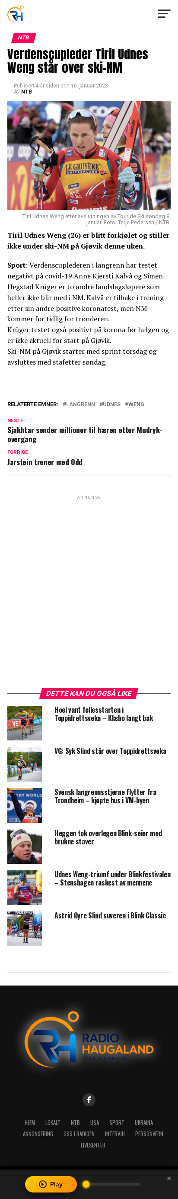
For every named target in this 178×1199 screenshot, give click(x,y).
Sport (116, 1122)
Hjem (30, 1122)
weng (136, 404)
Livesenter (93, 1145)
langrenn (80, 404)
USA (94, 1122)
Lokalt (52, 1122)
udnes (112, 404)
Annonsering (38, 1134)
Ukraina (144, 1122)
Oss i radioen (79, 1134)
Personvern (149, 1134)
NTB (26, 92)
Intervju (115, 1134)
